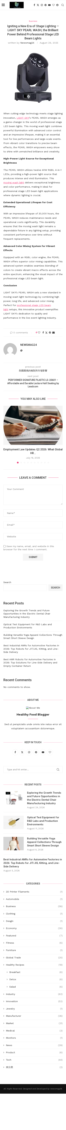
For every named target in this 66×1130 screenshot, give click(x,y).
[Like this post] (39, 332)
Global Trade (34, 957)
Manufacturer (34, 1016)
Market (34, 1023)
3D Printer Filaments (34, 891)
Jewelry (34, 1008)
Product (34, 1052)
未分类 (34, 1067)
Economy (34, 928)
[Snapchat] (57, 5)
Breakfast (36, 972)
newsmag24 (27, 42)
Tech (34, 1059)
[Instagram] (42, 5)
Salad (36, 986)
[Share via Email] (53, 332)
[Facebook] (34, 5)
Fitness (34, 942)
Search (7, 582)
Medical (34, 1030)
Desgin (34, 921)
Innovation (34, 1001)
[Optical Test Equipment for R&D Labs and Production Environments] (13, 822)
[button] (6, 434)
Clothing (34, 913)
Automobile (34, 899)
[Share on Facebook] (43, 332)
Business (34, 906)
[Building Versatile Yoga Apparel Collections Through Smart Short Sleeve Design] (13, 843)
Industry (34, 994)
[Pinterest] (46, 5)
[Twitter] (38, 5)
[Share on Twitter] (46, 332)
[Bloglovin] (53, 5)
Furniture (34, 950)
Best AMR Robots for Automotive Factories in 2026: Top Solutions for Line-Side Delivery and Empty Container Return (30, 662)
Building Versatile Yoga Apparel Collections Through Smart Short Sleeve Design (44, 842)
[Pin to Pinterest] (50, 332)
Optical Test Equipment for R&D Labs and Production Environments (43, 821)
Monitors (34, 1037)
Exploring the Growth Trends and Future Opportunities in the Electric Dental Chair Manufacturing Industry (26, 613)
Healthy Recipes (34, 964)
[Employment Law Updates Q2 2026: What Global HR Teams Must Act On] (33, 425)
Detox (36, 979)
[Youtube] (49, 5)
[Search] (62, 5)
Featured (34, 935)
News (34, 1045)
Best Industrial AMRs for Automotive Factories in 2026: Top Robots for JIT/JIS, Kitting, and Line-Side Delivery (31, 648)
